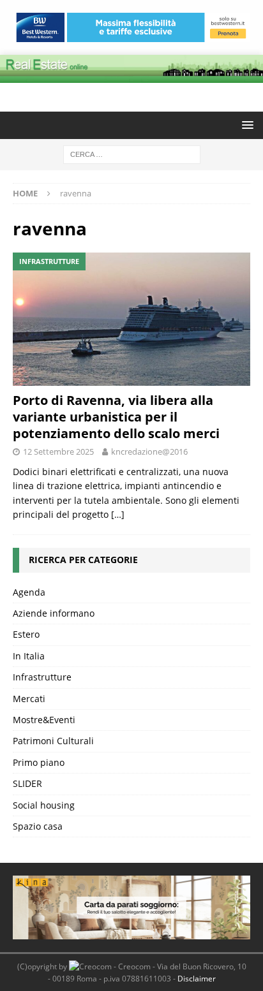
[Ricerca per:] (131, 153)
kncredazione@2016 (149, 451)
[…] (117, 514)
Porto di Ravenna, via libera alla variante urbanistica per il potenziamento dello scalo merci (116, 417)
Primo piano (38, 762)
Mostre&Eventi (44, 720)
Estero (26, 634)
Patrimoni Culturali (53, 741)
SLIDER (27, 783)
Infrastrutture (42, 677)
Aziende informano (53, 613)
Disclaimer (196, 978)
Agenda (29, 592)
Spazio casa (38, 826)
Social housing (44, 805)
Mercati (29, 699)
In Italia (29, 656)
